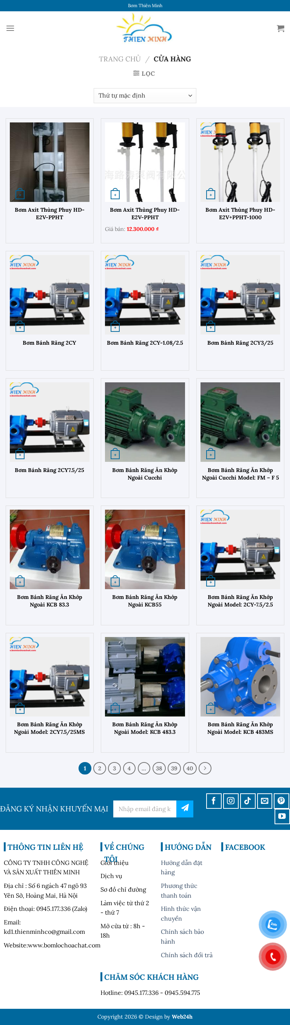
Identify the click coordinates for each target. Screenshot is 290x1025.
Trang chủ (120, 58)
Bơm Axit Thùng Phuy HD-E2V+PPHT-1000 (240, 213)
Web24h (182, 1016)
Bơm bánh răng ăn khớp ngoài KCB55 (144, 601)
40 (190, 768)
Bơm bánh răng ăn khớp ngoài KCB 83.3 (49, 601)
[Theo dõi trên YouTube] (282, 816)
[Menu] (10, 28)
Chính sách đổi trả (187, 955)
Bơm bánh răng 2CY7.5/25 (49, 470)
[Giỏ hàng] (280, 28)
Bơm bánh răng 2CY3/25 (240, 342)
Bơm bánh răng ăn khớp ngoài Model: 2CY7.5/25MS (49, 728)
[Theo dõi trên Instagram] (231, 801)
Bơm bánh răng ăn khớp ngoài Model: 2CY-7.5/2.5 (240, 601)
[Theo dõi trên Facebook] (214, 801)
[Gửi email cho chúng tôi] (265, 801)
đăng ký (184, 808)
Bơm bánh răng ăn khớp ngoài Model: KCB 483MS (240, 728)
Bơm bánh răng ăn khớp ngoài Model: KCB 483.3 (144, 728)
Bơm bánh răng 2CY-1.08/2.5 (145, 342)
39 (174, 768)
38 (159, 768)
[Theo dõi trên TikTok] (248, 801)
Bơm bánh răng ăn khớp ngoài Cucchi (144, 474)
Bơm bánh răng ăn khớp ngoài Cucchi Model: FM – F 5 (240, 474)
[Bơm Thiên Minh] (145, 28)
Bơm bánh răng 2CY (49, 342)
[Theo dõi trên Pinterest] (281, 801)
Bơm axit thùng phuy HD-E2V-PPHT (50, 213)
